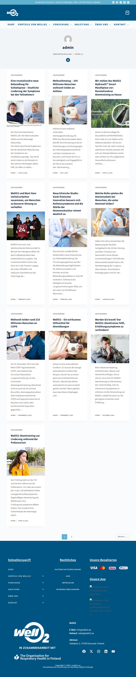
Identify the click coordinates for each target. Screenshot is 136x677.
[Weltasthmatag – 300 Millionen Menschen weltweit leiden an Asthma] (68, 110)
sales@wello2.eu (86, 633)
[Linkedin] (106, 651)
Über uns (101, 24)
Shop (11, 24)
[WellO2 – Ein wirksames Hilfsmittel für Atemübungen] (68, 345)
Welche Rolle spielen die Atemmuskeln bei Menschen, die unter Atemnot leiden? (109, 198)
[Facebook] (117, 2)
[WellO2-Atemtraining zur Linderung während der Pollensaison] (26, 461)
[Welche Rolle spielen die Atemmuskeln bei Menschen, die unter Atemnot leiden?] (110, 222)
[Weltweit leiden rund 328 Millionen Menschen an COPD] (26, 345)
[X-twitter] (91, 651)
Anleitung (82, 24)
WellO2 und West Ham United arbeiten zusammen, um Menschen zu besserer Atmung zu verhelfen (25, 200)
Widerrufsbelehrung (68, 589)
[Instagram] (121, 2)
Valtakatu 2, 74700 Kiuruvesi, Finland (86, 643)
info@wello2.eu (84, 630)
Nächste (121, 537)
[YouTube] (128, 2)
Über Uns (13, 596)
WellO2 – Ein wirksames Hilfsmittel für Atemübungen (67, 323)
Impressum (68, 583)
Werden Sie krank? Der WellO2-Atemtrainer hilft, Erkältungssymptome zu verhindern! (110, 325)
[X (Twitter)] (124, 2)
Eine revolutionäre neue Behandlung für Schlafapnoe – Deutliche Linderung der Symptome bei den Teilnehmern (25, 88)
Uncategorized (16, 75)
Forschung (61, 24)
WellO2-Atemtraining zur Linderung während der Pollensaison (25, 439)
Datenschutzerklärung (68, 569)
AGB (68, 576)
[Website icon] (68, 60)
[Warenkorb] (126, 12)
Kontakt (120, 24)
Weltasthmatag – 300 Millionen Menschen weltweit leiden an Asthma (65, 86)
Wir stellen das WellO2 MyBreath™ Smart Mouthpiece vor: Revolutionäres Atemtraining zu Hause (108, 88)
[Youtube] (113, 651)
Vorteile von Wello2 (32, 24)
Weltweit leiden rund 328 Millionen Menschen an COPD (25, 323)
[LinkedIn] (113, 2)
